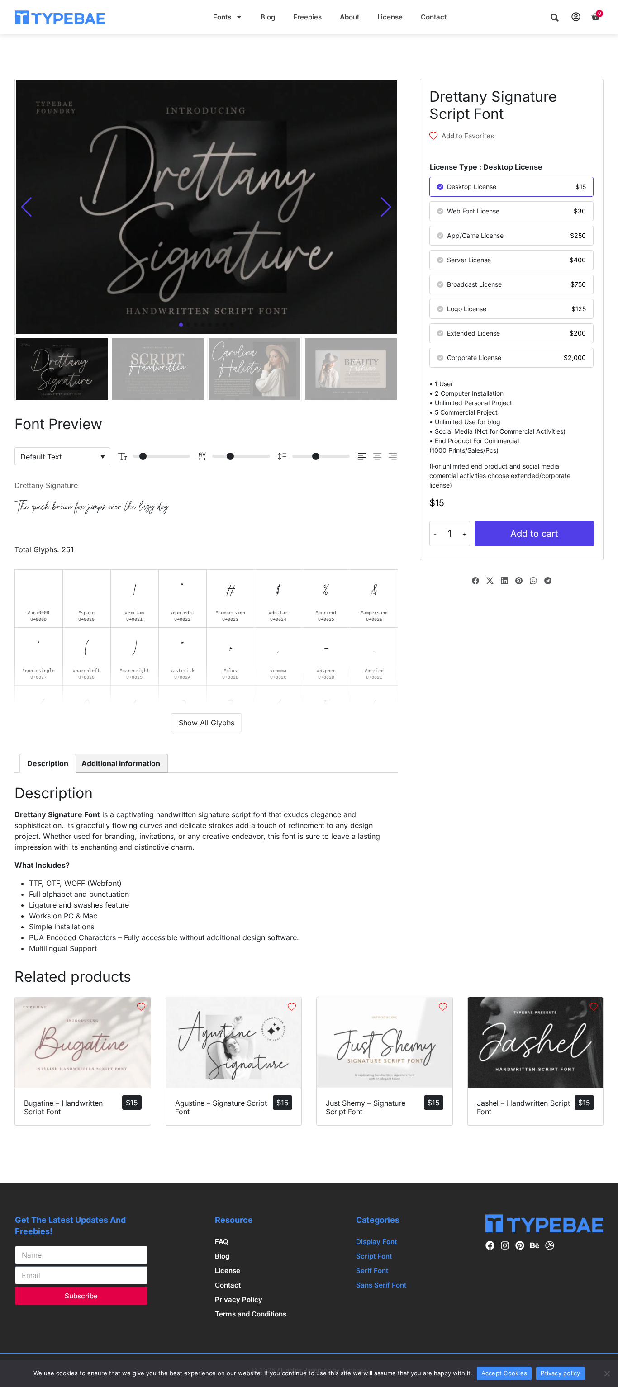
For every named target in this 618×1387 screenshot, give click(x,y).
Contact (434, 17)
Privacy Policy (238, 1299)
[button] (386, 207)
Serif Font (372, 1270)
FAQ (221, 1241)
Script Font (374, 1256)
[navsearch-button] (555, 17)
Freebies (307, 17)
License (390, 17)
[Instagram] (504, 1245)
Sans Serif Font (381, 1285)
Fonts (222, 17)
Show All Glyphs (206, 722)
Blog (268, 17)
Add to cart (534, 533)
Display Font (376, 1241)
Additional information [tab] (120, 763)
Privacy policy (560, 1373)
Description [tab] (47, 763)
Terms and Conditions (250, 1314)
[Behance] (534, 1245)
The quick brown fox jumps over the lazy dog (91, 506)
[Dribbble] (549, 1245)
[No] (606, 1373)
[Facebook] (489, 1245)
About (349, 17)
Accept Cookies (504, 1373)
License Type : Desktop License (486, 166)
